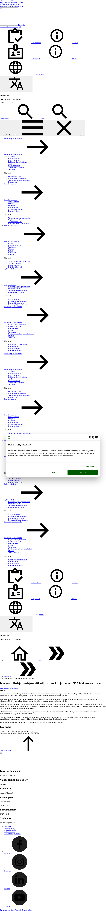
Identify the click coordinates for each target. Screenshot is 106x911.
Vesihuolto (11, 169)
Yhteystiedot (8, 826)
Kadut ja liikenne (13, 160)
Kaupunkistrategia (14, 348)
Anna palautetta (9, 828)
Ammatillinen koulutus (15, 209)
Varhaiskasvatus (13, 202)
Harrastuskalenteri (14, 265)
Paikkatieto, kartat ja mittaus (17, 162)
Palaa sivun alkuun (6, 751)
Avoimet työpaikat (14, 299)
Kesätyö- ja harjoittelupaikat (17, 301)
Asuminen (11, 156)
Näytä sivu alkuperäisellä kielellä (11, 3)
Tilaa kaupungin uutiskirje (12, 834)
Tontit (10, 164)
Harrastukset (12, 252)
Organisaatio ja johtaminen (17, 324)
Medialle (11, 336)
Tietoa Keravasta (13, 337)
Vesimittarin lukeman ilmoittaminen (19, 180)
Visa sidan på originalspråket (9, 4)
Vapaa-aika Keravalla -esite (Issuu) (19, 261)
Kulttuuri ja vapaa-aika (11, 225)
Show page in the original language (11, 6)
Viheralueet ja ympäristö (16, 167)
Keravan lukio (13, 207)
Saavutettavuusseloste (7, 910)
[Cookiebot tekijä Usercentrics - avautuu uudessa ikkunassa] (89, 437)
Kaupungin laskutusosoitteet (17, 344)
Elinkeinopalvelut (14, 288)
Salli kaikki (83, 472)
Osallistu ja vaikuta (14, 326)
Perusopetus (12, 205)
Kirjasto (10, 243)
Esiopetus (11, 203)
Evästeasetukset (27, 910)
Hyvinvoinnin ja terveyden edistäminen (21, 334)
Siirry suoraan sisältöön (7, 1)
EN (37, 74)
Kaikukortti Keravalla (15, 267)
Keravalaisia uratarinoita (16, 303)
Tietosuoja (18, 910)
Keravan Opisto (13, 211)
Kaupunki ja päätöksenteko (13, 307)
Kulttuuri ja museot (14, 245)
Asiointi (10, 330)
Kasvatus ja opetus (10, 184)
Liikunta (11, 249)
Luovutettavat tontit (14, 176)
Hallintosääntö (13, 346)
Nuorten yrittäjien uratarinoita (18, 305)
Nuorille (11, 254)
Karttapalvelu (12, 182)
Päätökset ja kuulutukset (16, 350)
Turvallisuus (12, 332)
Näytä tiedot (89, 466)
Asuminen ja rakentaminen (13, 138)
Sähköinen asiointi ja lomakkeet (18, 223)
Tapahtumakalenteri (14, 263)
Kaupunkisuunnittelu (15, 158)
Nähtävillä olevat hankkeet (17, 178)
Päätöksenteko (13, 328)
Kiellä (53, 472)
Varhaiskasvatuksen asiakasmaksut (19, 218)
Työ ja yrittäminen (10, 269)
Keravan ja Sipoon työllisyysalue (19, 287)
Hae (42, 119)
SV (35, 74)
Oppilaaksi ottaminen (15, 220)
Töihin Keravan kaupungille (17, 290)
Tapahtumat (12, 247)
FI (32, 74)
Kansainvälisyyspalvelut (16, 292)
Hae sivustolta (5, 119)
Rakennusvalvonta (14, 166)
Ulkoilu (10, 251)
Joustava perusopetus (15, 222)
